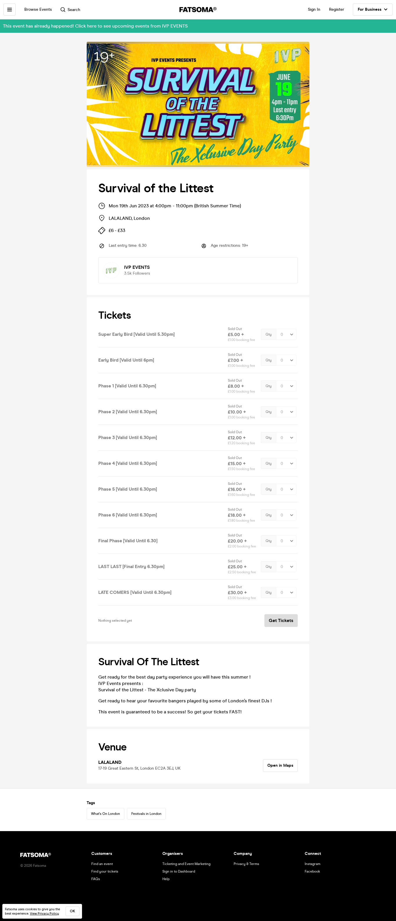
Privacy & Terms (246, 864)
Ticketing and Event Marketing (186, 864)
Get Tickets (281, 620)
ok (72, 911)
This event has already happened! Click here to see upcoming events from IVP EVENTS (95, 26)
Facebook (312, 871)
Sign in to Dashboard (178, 871)
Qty (269, 334)
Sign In (314, 9)
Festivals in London (146, 814)
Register (336, 9)
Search (74, 9)
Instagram (312, 864)
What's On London (105, 814)
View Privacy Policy (44, 913)
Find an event (102, 864)
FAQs (95, 879)
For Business (370, 9)
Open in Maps (280, 765)
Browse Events (38, 9)
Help (166, 879)
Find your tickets (104, 871)
